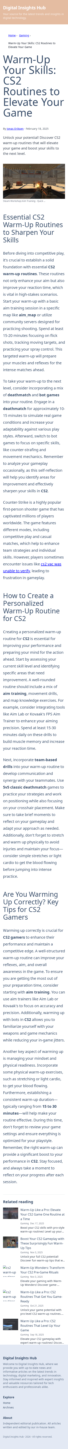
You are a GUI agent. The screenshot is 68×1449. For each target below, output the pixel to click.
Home (12, 35)
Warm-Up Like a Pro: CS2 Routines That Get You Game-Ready (41, 1296)
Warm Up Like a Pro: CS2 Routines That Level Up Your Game (40, 1325)
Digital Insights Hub (24, 7)
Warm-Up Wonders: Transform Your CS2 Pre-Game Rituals (42, 1270)
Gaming (24, 35)
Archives (8, 1407)
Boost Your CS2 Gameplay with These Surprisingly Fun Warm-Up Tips (42, 1243)
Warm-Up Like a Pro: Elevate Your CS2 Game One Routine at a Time (42, 1214)
